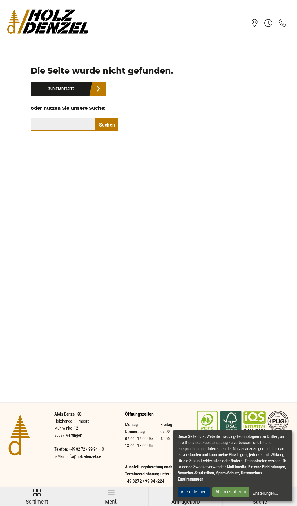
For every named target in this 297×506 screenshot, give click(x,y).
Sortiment (37, 497)
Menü (111, 497)
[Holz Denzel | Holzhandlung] (47, 21)
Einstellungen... (265, 493)
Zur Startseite (61, 89)
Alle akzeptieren (230, 491)
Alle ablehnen (194, 491)
